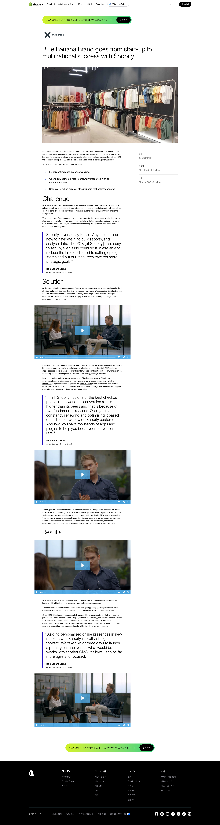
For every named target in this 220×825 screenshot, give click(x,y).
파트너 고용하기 (167, 786)
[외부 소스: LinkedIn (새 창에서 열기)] (184, 814)
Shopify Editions (68, 781)
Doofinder (46, 384)
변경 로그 (132, 799)
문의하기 (185, 4)
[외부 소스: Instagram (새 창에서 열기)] (173, 814)
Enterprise (100, 4)
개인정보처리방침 (86, 814)
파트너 (97, 790)
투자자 (64, 786)
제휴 (97, 795)
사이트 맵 (102, 814)
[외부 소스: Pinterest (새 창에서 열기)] (189, 814)
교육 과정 (132, 790)
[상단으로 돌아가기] (31, 773)
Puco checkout (80, 386)
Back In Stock (86, 384)
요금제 (89, 4)
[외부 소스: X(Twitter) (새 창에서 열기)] (162, 814)
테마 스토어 (99, 781)
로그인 (172, 4)
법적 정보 (70, 814)
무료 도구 (132, 795)
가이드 (130, 786)
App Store (99, 786)
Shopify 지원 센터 (168, 776)
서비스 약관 (57, 814)
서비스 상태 (166, 790)
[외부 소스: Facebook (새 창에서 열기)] (156, 814)
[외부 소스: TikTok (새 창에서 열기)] (178, 814)
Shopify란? (66, 776)
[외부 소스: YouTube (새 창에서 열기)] (167, 814)
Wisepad (69, 512)
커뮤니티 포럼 (166, 781)
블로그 (130, 776)
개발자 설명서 (100, 776)
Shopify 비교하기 (135, 781)
